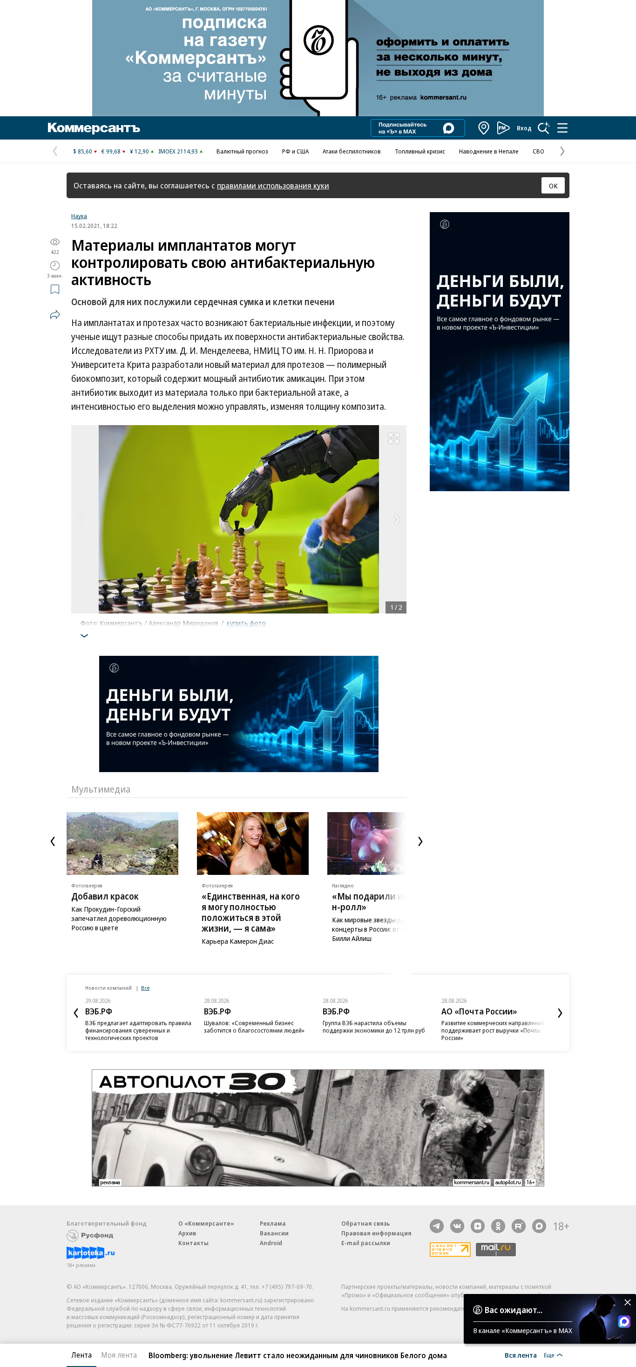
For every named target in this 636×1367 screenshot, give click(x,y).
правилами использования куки (273, 185)
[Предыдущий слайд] (52, 841)
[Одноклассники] (498, 1226)
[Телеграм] (437, 1226)
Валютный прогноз (242, 151)
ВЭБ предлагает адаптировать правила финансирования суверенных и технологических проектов (138, 1030)
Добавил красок (105, 896)
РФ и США (295, 151)
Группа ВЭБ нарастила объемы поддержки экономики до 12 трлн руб (374, 1026)
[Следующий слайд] (420, 841)
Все (145, 987)
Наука (79, 216)
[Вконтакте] (457, 1226)
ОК (553, 185)
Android (271, 1243)
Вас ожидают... (513, 1309)
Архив (187, 1233)
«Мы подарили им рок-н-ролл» (381, 901)
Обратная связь (365, 1223)
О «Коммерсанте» (206, 1223)
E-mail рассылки (365, 1243)
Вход (524, 128)
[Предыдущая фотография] (80, 519)
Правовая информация (376, 1233)
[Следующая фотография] (397, 519)
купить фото (246, 622)
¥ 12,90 (139, 151)
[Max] (539, 1226)
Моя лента (119, 1355)
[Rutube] (519, 1226)
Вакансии (274, 1233)
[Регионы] (484, 128)
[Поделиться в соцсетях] (55, 314)
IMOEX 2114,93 (178, 151)
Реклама (273, 1223)
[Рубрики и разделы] (562, 128)
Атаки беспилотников (352, 151)
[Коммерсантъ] (94, 127)
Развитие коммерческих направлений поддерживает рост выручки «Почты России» (492, 1030)
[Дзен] (478, 1226)
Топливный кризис (420, 151)
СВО (538, 151)
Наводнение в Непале (489, 151)
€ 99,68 (111, 151)
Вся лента (521, 1355)
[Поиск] (544, 128)
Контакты (193, 1243)
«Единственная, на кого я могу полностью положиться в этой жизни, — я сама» (251, 912)
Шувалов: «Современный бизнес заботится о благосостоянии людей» (254, 1026)
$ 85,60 (82, 151)
